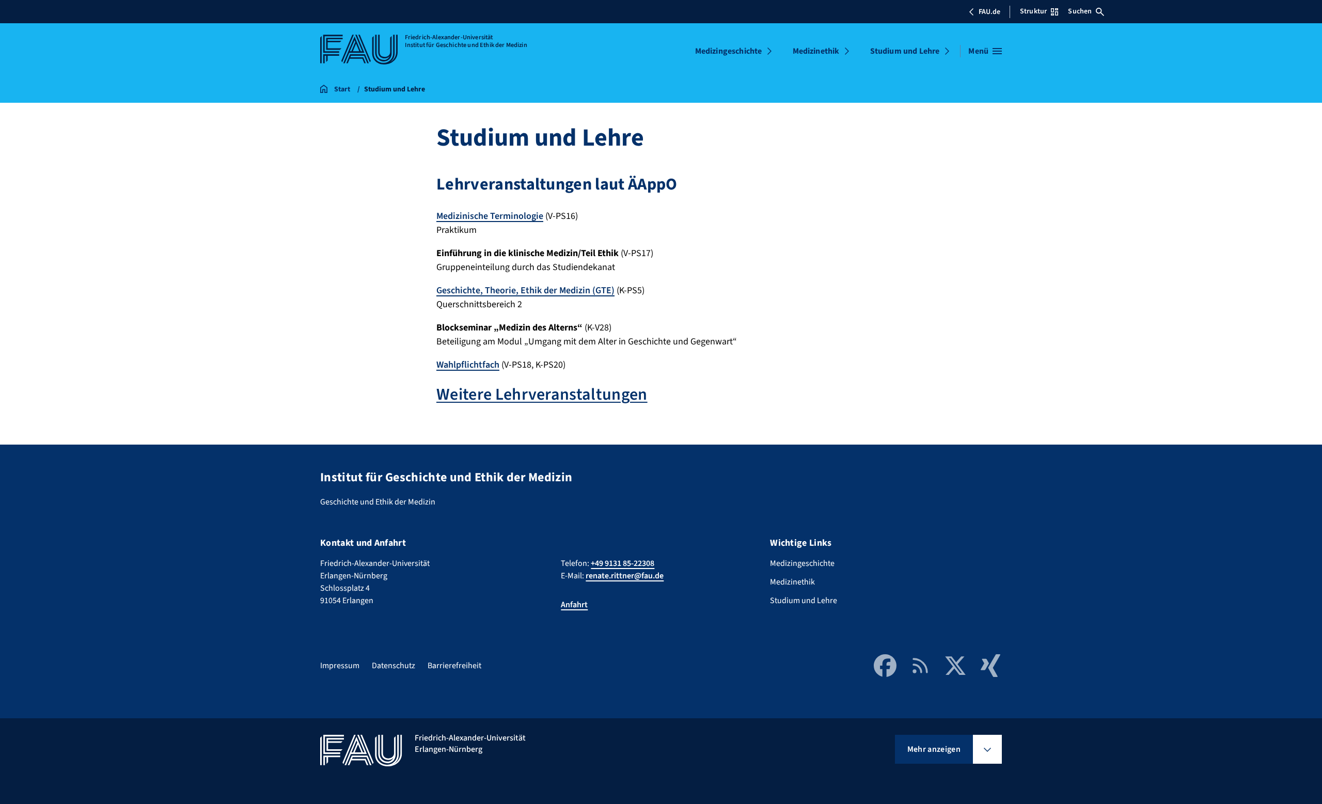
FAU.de (989, 12)
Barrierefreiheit (454, 665)
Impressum (339, 665)
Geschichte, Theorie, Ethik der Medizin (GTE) (525, 290)
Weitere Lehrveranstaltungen (542, 394)
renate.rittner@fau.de (625, 575)
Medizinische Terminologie (489, 216)
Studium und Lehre (905, 51)
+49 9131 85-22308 (622, 563)
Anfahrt (574, 604)
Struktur (1033, 11)
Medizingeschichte (728, 51)
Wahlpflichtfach (467, 364)
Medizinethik (816, 51)
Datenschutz (393, 665)
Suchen (1080, 11)
